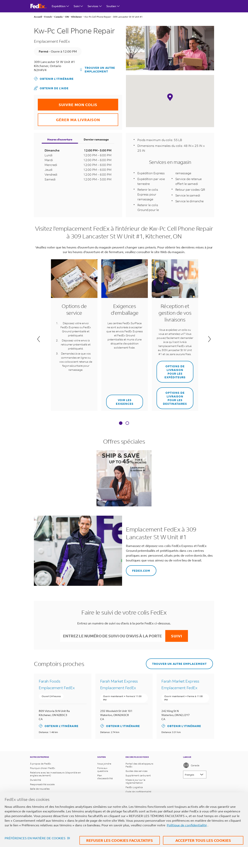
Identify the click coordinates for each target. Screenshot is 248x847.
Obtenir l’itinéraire (54, 78)
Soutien (111, 6)
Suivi (76, 6)
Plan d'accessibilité (105, 777)
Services (93, 6)
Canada (195, 765)
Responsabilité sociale (42, 784)
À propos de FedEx (40, 763)
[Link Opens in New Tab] (123, 478)
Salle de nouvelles (40, 788)
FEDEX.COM (138, 568)
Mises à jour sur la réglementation (135, 781)
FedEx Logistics (134, 787)
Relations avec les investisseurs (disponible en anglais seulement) (55, 774)
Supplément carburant (138, 775)
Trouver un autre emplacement (100, 69)
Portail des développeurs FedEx (139, 765)
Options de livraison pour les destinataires (172, 396)
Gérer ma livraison (69, 117)
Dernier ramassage (96, 139)
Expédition (58, 6)
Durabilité (35, 779)
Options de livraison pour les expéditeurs (171, 370)
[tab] (120, 423)
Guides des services (136, 771)
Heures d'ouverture (59, 139)
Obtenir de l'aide (51, 88)
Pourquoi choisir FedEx (42, 768)
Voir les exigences (119, 400)
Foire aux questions (102, 769)
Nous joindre (104, 763)
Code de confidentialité (138, 791)
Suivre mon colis (67, 103)
